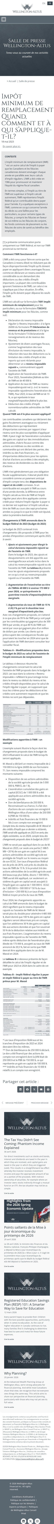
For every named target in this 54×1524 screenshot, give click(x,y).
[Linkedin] (23, 1521)
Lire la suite (9, 1193)
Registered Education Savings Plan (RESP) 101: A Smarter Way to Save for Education (26, 1304)
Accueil (12, 81)
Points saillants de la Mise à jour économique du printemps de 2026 (25, 1231)
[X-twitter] (30, 1521)
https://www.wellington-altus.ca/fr (30, 1459)
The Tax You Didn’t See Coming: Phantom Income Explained (24, 1143)
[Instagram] (37, 1521)
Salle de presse (27, 81)
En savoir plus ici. (12, 146)
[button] (3, 19)
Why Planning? (15, 1373)
